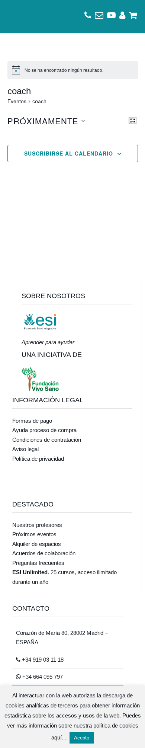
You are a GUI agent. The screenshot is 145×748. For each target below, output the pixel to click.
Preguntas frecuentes (38, 563)
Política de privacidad (38, 458)
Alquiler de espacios (36, 544)
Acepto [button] (81, 738)
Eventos (16, 101)
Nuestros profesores (37, 525)
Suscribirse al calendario (68, 153)
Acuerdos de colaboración (43, 553)
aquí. (58, 737)
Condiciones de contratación (46, 440)
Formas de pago (32, 421)
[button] (16, 16)
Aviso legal (25, 449)
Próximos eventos (34, 534)
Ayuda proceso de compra (44, 430)
